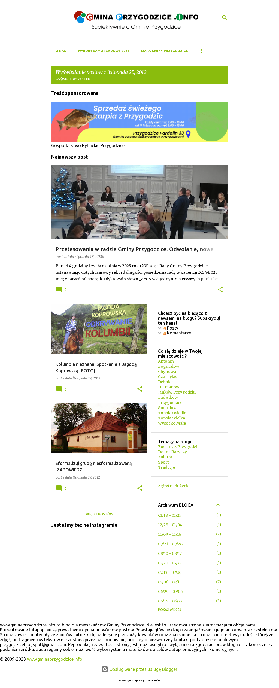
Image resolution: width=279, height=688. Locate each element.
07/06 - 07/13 (170, 582)
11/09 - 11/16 (169, 534)
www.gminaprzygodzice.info (54, 659)
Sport (163, 462)
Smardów (167, 407)
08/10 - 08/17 (170, 553)
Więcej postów (99, 514)
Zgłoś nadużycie (173, 485)
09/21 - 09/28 (170, 543)
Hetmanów (168, 387)
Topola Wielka (171, 418)
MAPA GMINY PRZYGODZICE (164, 51)
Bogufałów (168, 366)
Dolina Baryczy (172, 451)
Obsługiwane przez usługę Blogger (142, 669)
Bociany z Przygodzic (178, 446)
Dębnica (166, 381)
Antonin (166, 361)
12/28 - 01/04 (170, 524)
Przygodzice (170, 402)
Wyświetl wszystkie (73, 79)
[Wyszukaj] (224, 17)
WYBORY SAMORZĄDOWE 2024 (103, 51)
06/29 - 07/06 (170, 591)
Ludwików (168, 397)
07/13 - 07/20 (169, 572)
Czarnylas (167, 376)
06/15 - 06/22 (170, 601)
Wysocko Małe (172, 423)
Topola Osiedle (172, 412)
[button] (220, 290)
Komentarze (178, 332)
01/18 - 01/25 (169, 515)
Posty (172, 327)
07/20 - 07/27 (170, 563)
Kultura (165, 457)
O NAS (61, 51)
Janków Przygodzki (177, 392)
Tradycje (166, 467)
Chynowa (167, 371)
